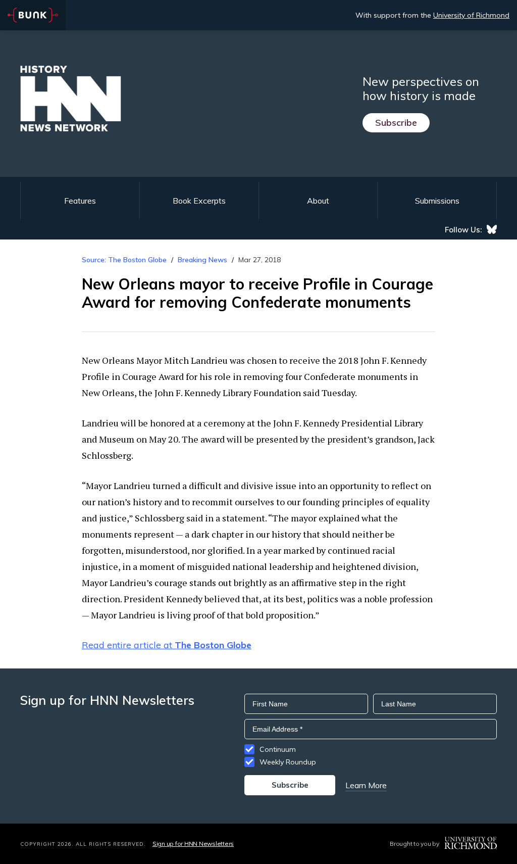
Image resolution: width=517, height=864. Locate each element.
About (318, 201)
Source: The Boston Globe (124, 259)
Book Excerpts (199, 201)
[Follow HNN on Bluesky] (492, 229)
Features (80, 201)
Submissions (437, 201)
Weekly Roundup (288, 761)
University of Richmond (471, 15)
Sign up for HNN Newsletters (193, 843)
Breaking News (202, 259)
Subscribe (396, 122)
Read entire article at (166, 645)
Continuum (278, 749)
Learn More (366, 785)
